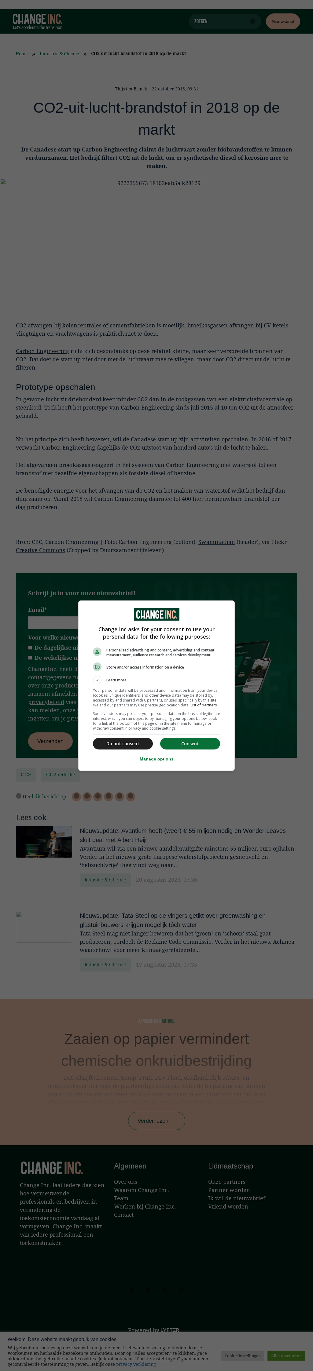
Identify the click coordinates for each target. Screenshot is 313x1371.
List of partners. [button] (204, 705)
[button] (156, 680)
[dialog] (156, 685)
